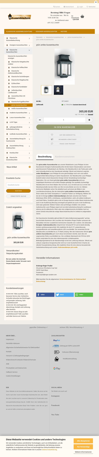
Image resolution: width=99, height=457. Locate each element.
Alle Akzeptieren (83, 441)
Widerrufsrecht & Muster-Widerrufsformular (21, 360)
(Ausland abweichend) (79, 104)
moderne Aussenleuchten (18, 113)
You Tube (55, 415)
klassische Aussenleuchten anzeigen (17, 57)
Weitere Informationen (83, 452)
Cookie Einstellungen (13, 376)
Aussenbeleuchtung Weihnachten (14, 147)
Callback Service (11, 372)
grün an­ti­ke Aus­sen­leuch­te (18, 237)
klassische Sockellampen (20, 76)
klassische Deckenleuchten (11, 159)
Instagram (55, 396)
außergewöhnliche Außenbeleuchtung (14, 128)
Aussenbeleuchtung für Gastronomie (16, 140)
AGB (7, 364)
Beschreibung (44, 156)
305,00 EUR (18, 242)
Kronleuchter (13, 153)
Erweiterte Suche (18, 196)
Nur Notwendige (83, 447)
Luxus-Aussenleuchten (17, 117)
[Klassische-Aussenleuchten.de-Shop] (19, 16)
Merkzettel (91, 7)
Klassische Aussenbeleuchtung (19, 31)
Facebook (55, 405)
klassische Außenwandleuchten (15, 72)
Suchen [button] (57, 7)
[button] (68, 7)
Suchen (18, 191)
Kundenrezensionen (64, 156)
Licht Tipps (13, 122)
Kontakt (8, 351)
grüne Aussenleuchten (19, 105)
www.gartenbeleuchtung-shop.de (15, 402)
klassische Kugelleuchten (20, 101)
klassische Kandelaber (19, 87)
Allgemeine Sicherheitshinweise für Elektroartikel (22, 347)
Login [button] (81, 7)
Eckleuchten (15, 83)
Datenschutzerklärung (49, 449)
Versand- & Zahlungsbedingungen (17, 356)
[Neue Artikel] (30, 167)
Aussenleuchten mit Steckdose (16, 97)
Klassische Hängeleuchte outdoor (18, 63)
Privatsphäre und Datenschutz (16, 368)
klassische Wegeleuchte (19, 80)
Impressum (10, 339)
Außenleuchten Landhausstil (15, 91)
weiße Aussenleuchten (19, 108)
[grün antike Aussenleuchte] (64, 66)
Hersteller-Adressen (13, 343)
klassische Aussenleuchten (11, 51)
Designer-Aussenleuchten (46, 31)
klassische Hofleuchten (19, 67)
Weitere (64, 31)
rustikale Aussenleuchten (18, 134)
